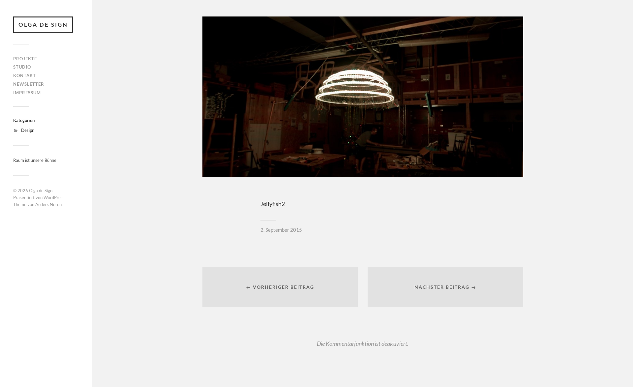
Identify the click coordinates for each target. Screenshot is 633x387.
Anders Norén (48, 204)
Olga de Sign (43, 24)
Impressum (27, 92)
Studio (22, 67)
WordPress (54, 197)
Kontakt (24, 75)
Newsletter (28, 84)
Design (27, 130)
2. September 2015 (281, 230)
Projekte (25, 58)
